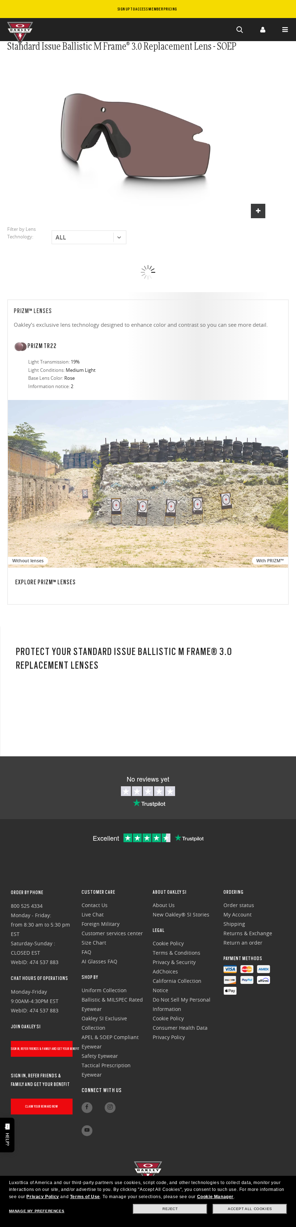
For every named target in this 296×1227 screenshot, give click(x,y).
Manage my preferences (37, 1211)
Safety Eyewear (100, 1055)
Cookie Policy (168, 943)
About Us (164, 905)
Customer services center (112, 933)
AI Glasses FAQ (99, 961)
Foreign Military (100, 923)
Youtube (87, 1130)
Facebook (87, 1107)
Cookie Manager (215, 1196)
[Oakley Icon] (21, 29)
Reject (170, 1209)
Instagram (110, 1107)
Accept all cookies (250, 1209)
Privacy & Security (174, 962)
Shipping (234, 923)
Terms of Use (85, 1196)
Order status (238, 905)
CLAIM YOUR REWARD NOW (41, 1106)
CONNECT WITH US (102, 1090)
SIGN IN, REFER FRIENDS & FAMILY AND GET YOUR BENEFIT (42, 1049)
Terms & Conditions (176, 952)
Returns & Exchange (247, 933)
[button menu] (285, 29)
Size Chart (94, 942)
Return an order (242, 942)
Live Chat (93, 914)
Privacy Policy (42, 1196)
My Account (237, 914)
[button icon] (240, 29)
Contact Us (95, 905)
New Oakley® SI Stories (181, 914)
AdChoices (165, 971)
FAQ (86, 952)
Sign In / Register (262, 29)
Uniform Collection (104, 990)
